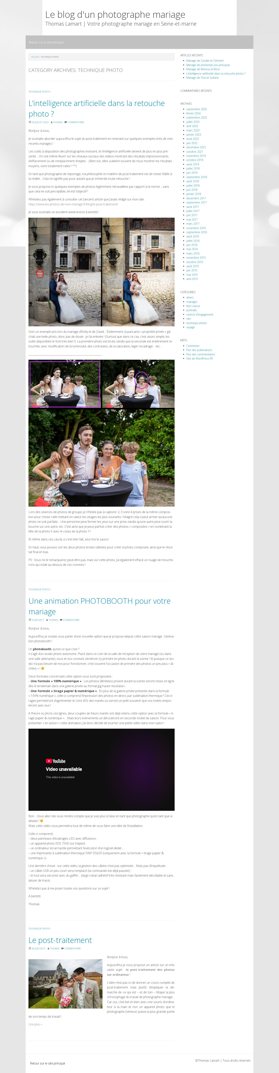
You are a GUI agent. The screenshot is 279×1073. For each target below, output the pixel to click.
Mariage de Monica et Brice (203, 69)
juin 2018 (191, 190)
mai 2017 (192, 219)
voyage (190, 327)
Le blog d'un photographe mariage (115, 14)
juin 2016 (191, 245)
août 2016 (192, 236)
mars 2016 (192, 253)
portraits (191, 310)
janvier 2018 (193, 194)
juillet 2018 (192, 185)
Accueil (35, 57)
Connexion (192, 346)
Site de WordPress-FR (199, 358)
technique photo (39, 91)
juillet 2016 (192, 241)
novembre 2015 (196, 257)
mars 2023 (192, 130)
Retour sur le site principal (46, 42)
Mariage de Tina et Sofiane (202, 77)
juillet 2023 (192, 122)
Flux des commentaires (200, 354)
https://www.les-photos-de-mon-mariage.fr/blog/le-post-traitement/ (73, 204)
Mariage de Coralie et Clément (205, 60)
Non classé (193, 306)
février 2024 (193, 113)
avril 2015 (192, 279)
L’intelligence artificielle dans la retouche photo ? (215, 73)
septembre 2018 (196, 177)
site (188, 318)
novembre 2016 (196, 228)
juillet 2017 (192, 211)
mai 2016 (192, 249)
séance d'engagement (199, 314)
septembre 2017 (196, 202)
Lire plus (35, 1024)
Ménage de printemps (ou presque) (208, 65)
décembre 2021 (196, 147)
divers (190, 297)
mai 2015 (192, 274)
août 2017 (192, 207)
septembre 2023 (196, 117)
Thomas (58, 122)
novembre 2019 (196, 156)
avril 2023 (192, 126)
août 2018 (192, 181)
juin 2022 (191, 143)
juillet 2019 (192, 168)
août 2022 (192, 139)
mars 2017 (192, 223)
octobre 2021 (194, 151)
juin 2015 (191, 270)
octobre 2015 (194, 262)
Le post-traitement (60, 940)
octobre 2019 (194, 160)
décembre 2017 (196, 198)
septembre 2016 (196, 232)
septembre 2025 (196, 109)
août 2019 (192, 164)
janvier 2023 (193, 134)
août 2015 (192, 266)
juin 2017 (191, 215)
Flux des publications (199, 350)
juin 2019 (191, 172)
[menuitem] (46, 42)
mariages (192, 302)
